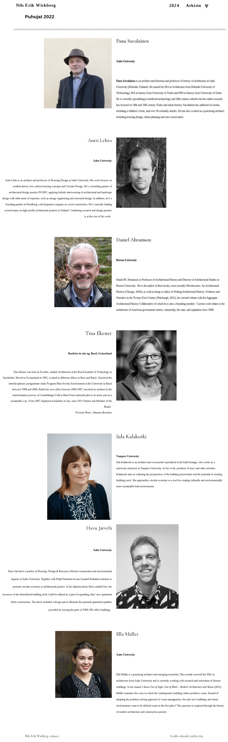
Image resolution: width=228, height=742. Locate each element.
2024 (174, 6)
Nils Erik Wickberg (36, 5)
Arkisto (193, 6)
